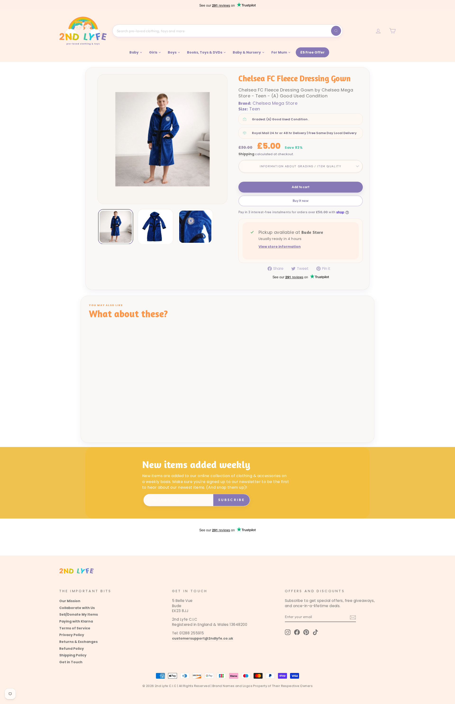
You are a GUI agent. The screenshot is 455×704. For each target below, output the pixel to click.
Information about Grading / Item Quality (300, 166)
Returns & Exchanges (78, 641)
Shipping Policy (72, 655)
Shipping (246, 154)
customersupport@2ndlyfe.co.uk (202, 638)
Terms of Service (74, 628)
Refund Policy (71, 648)
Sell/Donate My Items (78, 614)
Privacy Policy (71, 634)
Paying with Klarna (76, 621)
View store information (280, 247)
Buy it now (301, 201)
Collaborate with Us (77, 607)
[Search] (336, 31)
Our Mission (69, 601)
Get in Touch (70, 662)
